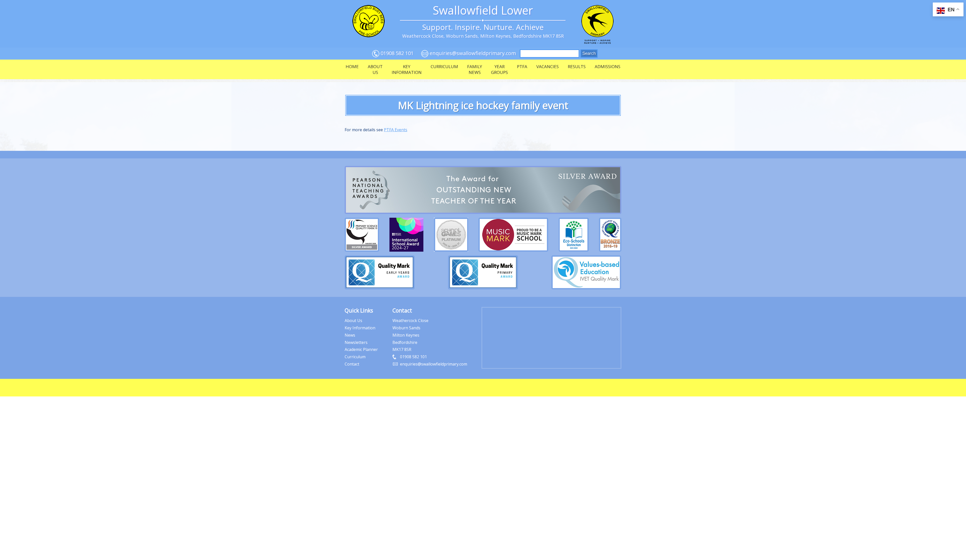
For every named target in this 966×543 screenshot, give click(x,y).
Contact (352, 364)
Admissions (607, 66)
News (350, 335)
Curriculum (444, 66)
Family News (474, 69)
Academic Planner (361, 349)
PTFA (522, 66)
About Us (375, 69)
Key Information (407, 69)
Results (577, 66)
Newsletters (356, 342)
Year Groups (499, 69)
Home (352, 66)
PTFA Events (395, 129)
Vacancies (547, 66)
